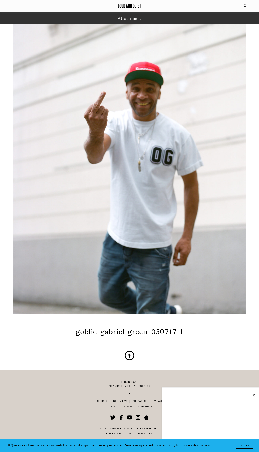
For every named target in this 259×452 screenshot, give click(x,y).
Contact (113, 406)
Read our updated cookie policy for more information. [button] (168, 445)
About (128, 406)
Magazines (145, 406)
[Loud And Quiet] (129, 6)
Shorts (102, 401)
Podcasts (139, 401)
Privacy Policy (145, 433)
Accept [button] (244, 445)
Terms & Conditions (117, 433)
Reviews (156, 401)
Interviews (119, 401)
